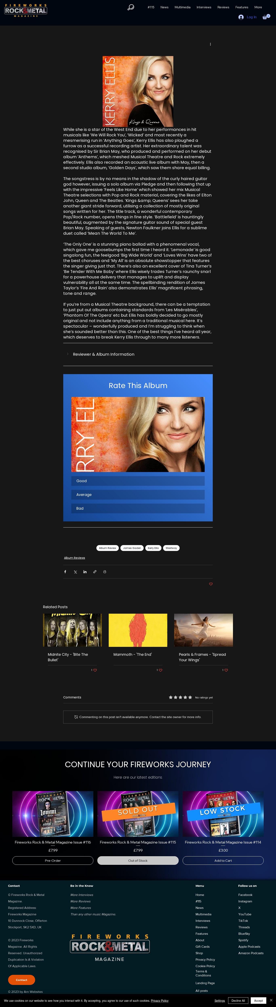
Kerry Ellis (153, 548)
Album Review (107, 548)
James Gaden (132, 548)
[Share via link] (95, 572)
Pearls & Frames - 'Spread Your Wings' (202, 657)
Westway (171, 548)
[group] (138, 830)
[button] (130, 7)
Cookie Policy (205, 971)
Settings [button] (220, 1001)
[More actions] (210, 44)
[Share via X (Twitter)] (75, 572)
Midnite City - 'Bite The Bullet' (68, 657)
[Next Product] (269, 813)
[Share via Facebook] (65, 572)
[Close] (271, 1000)
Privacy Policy (160, 1001)
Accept (258, 1001)
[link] (138, 856)
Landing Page (205, 988)
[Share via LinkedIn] (85, 572)
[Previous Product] (6, 813)
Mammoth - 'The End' (133, 654)
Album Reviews (74, 558)
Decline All (238, 1001)
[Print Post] (105, 572)
